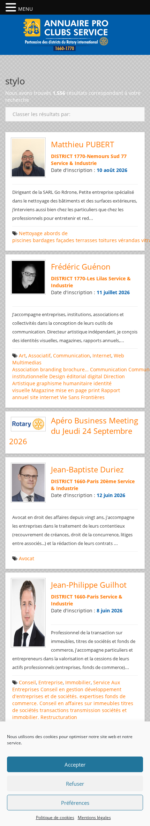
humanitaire (77, 383)
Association (25, 369)
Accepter (75, 764)
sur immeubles (102, 703)
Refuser (75, 783)
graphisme (49, 383)
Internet (101, 355)
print (94, 390)
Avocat (26, 558)
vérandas (129, 240)
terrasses (86, 240)
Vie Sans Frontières (82, 397)
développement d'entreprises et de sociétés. (66, 693)
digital (95, 376)
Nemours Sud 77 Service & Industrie (89, 159)
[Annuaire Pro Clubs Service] (75, 34)
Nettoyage (31, 233)
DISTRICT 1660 (68, 481)
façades (65, 240)
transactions (54, 710)
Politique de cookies (55, 817)
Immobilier (78, 682)
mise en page (71, 390)
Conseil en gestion (61, 689)
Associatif (39, 355)
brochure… (76, 369)
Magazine (42, 390)
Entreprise (50, 682)
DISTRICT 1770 (68, 156)
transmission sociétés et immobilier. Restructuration (69, 713)
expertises (92, 696)
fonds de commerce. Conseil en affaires (69, 700)
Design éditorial (67, 376)
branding (51, 369)
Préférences (75, 802)
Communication (71, 355)
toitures (108, 240)
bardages (44, 240)
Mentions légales (94, 817)
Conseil (27, 682)
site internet (44, 397)
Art (22, 355)
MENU (25, 9)
